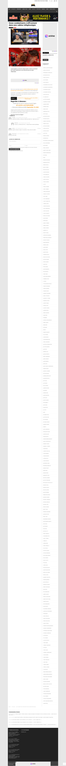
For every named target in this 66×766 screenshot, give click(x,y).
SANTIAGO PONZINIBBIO (47, 611)
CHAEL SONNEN (46, 189)
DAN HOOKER (45, 218)
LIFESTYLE (34, 9)
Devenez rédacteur (41, 0)
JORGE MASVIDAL (46, 395)
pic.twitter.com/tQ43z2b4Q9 (24, 105)
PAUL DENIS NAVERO (46, 555)
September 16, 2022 (33, 107)
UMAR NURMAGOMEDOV (47, 671)
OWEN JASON (45, 543)
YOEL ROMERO (45, 696)
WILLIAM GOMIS (46, 686)
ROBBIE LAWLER (46, 594)
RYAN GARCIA (45, 606)
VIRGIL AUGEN (45, 679)
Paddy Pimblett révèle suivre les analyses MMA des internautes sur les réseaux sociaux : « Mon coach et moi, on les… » (14, 734)
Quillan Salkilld (46, 567)
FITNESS (44, 281)
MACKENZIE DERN (46, 463)
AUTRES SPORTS (52, 9)
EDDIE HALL (45, 264)
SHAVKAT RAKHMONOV (47, 628)
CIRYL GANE (45, 196)
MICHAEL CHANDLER (46, 499)
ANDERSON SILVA (46, 111)
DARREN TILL (45, 230)
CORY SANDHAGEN (46, 208)
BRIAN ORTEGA (45, 164)
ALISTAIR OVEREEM (46, 99)
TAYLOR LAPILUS (46, 640)
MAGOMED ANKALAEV (47, 465)
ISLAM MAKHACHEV (46, 339)
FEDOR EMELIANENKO (47, 276)
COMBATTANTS (25, 9)
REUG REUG (45, 589)
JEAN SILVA (45, 363)
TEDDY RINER (45, 642)
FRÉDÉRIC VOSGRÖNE (46, 293)
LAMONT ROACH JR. (46, 451)
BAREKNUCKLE (45, 138)
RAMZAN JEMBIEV (46, 579)
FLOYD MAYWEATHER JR (47, 283)
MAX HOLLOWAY (46, 489)
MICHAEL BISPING (46, 497)
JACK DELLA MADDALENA (47, 344)
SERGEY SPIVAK (46, 623)
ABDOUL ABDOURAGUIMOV (47, 67)
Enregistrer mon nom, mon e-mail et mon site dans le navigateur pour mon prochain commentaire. (23, 147)
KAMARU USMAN (46, 424)
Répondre (39, 117)
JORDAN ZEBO (45, 392)
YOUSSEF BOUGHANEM (47, 698)
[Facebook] (49, 1)
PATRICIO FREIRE (46, 550)
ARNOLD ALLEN (46, 123)
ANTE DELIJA (45, 113)
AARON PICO (45, 64)
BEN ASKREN (45, 145)
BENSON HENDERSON (47, 152)
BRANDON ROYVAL (46, 162)
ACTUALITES (13, 9)
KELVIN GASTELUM (46, 431)
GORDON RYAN (45, 310)
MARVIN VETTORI (46, 475)
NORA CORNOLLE (46, 533)
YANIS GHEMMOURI (46, 691)
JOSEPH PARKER (46, 400)
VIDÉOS (30, 9)
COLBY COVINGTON (46, 201)
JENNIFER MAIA (46, 368)
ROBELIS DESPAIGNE (46, 596)
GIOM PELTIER (45, 305)
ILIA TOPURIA (45, 334)
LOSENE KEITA (45, 458)
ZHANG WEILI (45, 703)
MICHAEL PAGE (45, 504)
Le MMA (47, 9)
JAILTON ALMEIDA (46, 346)
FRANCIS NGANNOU (46, 286)
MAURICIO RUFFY (46, 487)
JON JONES (45, 390)
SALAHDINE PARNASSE (47, 608)
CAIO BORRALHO (46, 174)
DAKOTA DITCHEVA (46, 215)
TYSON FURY (45, 669)
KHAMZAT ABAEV (46, 443)
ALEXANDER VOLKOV (46, 89)
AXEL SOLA (45, 133)
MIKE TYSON (45, 509)
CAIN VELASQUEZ (46, 172)
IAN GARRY (45, 327)
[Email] (55, 1)
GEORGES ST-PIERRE (46, 298)
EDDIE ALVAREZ (46, 261)
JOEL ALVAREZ (45, 385)
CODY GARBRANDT (46, 198)
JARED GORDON (46, 358)
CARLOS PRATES (46, 179)
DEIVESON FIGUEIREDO (47, 235)
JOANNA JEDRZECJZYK (47, 375)
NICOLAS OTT (45, 531)
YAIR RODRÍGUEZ (46, 688)
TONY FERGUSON (46, 659)
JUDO (44, 412)
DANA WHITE (45, 220)
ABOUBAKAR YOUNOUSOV (47, 72)
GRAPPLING (45, 315)
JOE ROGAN (45, 383)
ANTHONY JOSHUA (46, 116)
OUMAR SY (45, 540)
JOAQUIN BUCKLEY (46, 378)
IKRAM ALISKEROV (46, 332)
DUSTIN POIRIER (46, 259)
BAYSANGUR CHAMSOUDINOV (48, 140)
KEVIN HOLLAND (46, 434)
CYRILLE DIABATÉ (46, 213)
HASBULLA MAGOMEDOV (47, 320)
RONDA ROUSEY (46, 601)
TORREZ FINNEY (46, 664)
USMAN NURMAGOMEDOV (47, 674)
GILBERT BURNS (46, 303)
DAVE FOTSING (45, 232)
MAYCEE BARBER (46, 492)
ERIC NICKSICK (45, 271)
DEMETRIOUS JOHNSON (47, 237)
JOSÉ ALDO (45, 397)
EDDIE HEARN (45, 266)
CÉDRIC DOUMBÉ (46, 186)
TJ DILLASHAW (45, 654)
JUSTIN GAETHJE (46, 417)
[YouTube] (51, 1)
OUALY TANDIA (46, 538)
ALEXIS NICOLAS (46, 94)
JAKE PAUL (45, 349)
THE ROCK (45, 647)
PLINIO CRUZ (45, 565)
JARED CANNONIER (46, 356)
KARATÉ (44, 426)
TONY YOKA (45, 662)
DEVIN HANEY (45, 247)
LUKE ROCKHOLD (46, 460)
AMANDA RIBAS (46, 106)
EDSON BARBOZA (46, 269)
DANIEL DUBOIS (46, 225)
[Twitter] (53, 1)
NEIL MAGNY (45, 526)
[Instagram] (56, 1)
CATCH (44, 184)
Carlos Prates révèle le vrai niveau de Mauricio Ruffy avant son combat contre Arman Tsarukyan (34, 717)
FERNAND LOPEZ (46, 278)
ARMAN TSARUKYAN (46, 121)
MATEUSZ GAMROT (46, 477)
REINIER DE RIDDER (46, 584)
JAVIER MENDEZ (46, 361)
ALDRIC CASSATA (46, 77)
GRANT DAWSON (46, 312)
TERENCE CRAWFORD (46, 645)
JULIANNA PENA (46, 414)
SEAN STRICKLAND (46, 618)
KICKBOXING (45, 448)
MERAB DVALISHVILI (46, 494)
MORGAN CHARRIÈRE (46, 511)
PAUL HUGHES (45, 557)
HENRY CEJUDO (45, 322)
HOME (9, 9)
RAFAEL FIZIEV (45, 574)
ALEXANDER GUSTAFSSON (47, 84)
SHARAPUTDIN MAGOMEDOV (48, 625)
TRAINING (43, 9)
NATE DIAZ (45, 523)
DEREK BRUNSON (46, 242)
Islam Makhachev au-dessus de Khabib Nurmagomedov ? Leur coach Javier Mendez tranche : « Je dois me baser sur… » (34, 724)
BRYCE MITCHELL (46, 169)
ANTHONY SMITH (46, 118)
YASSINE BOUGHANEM (47, 693)
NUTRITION (38, 9)
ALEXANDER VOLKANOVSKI (47, 87)
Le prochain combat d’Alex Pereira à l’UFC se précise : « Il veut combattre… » (26, 719)
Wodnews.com (23, 731)
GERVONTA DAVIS (46, 300)
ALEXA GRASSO (46, 82)
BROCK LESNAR (45, 167)
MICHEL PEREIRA (46, 506)
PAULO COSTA (45, 560)
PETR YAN (45, 562)
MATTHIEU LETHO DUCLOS (47, 482)
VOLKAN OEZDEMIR (46, 681)
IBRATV (44, 329)
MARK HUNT (45, 470)
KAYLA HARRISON (46, 429)
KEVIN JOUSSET (46, 436)
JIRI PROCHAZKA (46, 373)
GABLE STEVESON (46, 295)
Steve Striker (27, 27)
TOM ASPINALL (46, 657)
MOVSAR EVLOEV (46, 514)
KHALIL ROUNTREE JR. (47, 441)
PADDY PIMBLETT (46, 545)
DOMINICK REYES (46, 254)
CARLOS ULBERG (46, 181)
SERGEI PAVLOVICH (46, 620)
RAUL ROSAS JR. (46, 582)
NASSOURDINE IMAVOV (47, 521)
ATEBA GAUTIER (46, 128)
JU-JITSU (44, 409)
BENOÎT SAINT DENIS (47, 150)
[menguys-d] (33, 17)
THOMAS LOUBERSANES (47, 652)
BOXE (44, 157)
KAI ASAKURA (45, 419)
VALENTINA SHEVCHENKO (47, 676)
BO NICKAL (45, 155)
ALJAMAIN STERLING (46, 101)
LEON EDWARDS (46, 453)
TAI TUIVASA (45, 637)
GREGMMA (45, 317)
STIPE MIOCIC (45, 635)
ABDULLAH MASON (46, 70)
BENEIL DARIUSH (46, 147)
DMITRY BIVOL (45, 252)
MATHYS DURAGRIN (46, 480)
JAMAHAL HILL (45, 351)
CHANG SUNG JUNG (46, 191)
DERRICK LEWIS (45, 244)
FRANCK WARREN (46, 288)
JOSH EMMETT (45, 402)
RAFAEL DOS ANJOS (46, 572)
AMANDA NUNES (46, 104)
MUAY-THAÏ (45, 516)
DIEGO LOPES (45, 249)
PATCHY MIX (45, 548)
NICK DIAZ (45, 528)
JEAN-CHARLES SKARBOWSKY (48, 366)
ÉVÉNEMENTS (19, 9)
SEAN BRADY (45, 613)
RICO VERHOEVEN (46, 591)
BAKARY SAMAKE (46, 135)
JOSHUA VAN (45, 407)
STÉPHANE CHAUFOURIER (47, 630)
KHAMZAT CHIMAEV (46, 446)
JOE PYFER (45, 380)
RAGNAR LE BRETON (46, 577)
